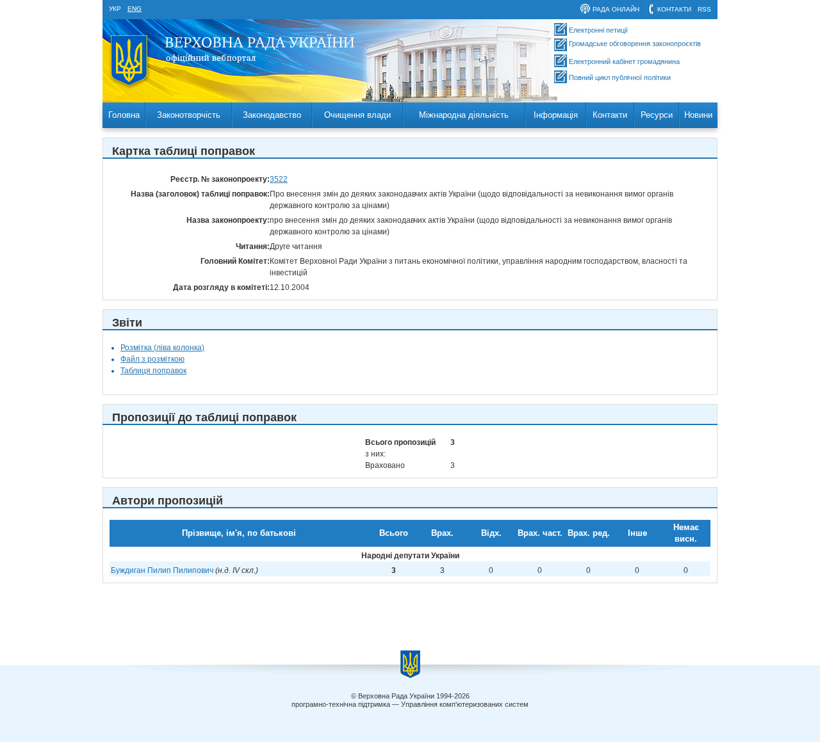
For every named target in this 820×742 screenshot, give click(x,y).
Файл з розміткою (152, 359)
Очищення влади (357, 115)
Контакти (610, 115)
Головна (124, 115)
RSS (704, 9)
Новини (698, 115)
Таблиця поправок (153, 370)
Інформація (556, 115)
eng (134, 8)
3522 (279, 179)
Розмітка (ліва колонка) (162, 347)
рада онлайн (616, 9)
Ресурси (657, 115)
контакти (674, 9)
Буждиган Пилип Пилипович (162, 570)
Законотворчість (188, 115)
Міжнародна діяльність (464, 115)
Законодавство (272, 115)
